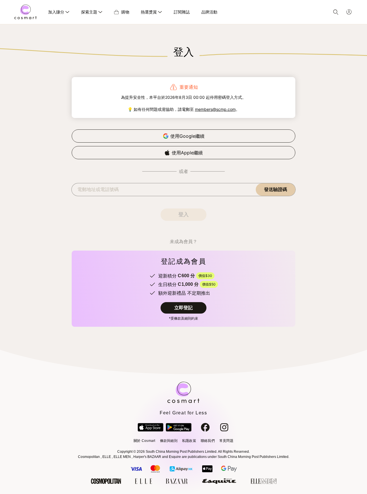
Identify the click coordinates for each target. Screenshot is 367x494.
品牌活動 (209, 11)
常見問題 (226, 441)
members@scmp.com (215, 109)
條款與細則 (168, 441)
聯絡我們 (208, 441)
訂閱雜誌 (182, 11)
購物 (125, 11)
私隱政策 (189, 441)
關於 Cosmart (144, 441)
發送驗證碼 (275, 189)
